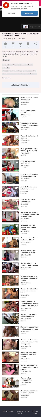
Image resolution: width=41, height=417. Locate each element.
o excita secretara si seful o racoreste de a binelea (19, 71)
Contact (27, 411)
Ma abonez (29, 13)
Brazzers (6, 60)
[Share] (35, 43)
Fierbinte (6, 68)
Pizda (30, 65)
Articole (5, 411)
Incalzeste (6, 65)
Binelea (15, 65)
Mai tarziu (11, 13)
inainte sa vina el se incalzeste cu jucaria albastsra (19, 74)
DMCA (11, 411)
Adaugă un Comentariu (20, 85)
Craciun (22, 65)
